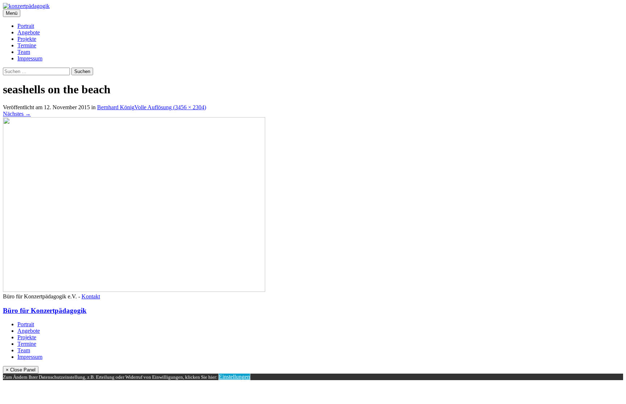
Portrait (25, 26)
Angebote (28, 32)
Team (23, 52)
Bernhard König (115, 107)
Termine (26, 45)
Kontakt (91, 296)
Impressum (29, 58)
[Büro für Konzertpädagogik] (26, 6)
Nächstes (17, 114)
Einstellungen (234, 377)
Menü (11, 13)
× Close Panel (21, 370)
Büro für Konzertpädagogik (45, 310)
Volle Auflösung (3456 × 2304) (170, 107)
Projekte (26, 39)
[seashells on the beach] (134, 290)
